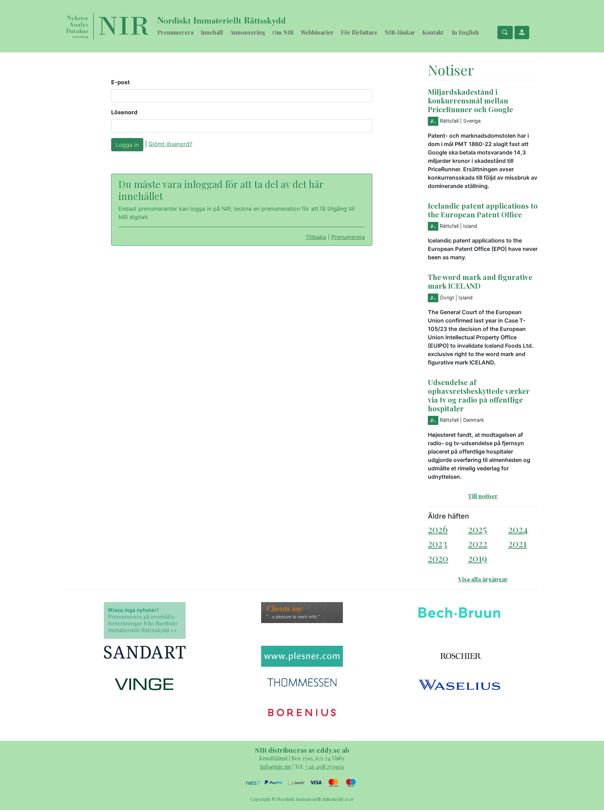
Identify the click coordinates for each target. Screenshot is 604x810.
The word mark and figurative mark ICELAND (480, 281)
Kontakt (432, 32)
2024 (518, 528)
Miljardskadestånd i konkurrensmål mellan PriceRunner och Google (470, 100)
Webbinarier (317, 32)
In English (465, 32)
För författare (359, 32)
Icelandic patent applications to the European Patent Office (483, 210)
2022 (477, 543)
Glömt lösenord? (170, 143)
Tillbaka (315, 236)
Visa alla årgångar (483, 579)
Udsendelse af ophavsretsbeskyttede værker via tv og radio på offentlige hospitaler (479, 395)
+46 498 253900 (324, 766)
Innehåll (212, 32)
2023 (437, 543)
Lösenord (124, 112)
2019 (477, 557)
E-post (120, 82)
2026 (438, 528)
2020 (438, 557)
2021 (517, 543)
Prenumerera (175, 32)
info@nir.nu (275, 766)
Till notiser (483, 496)
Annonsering (247, 32)
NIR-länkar (399, 32)
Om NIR (283, 32)
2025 (477, 528)
